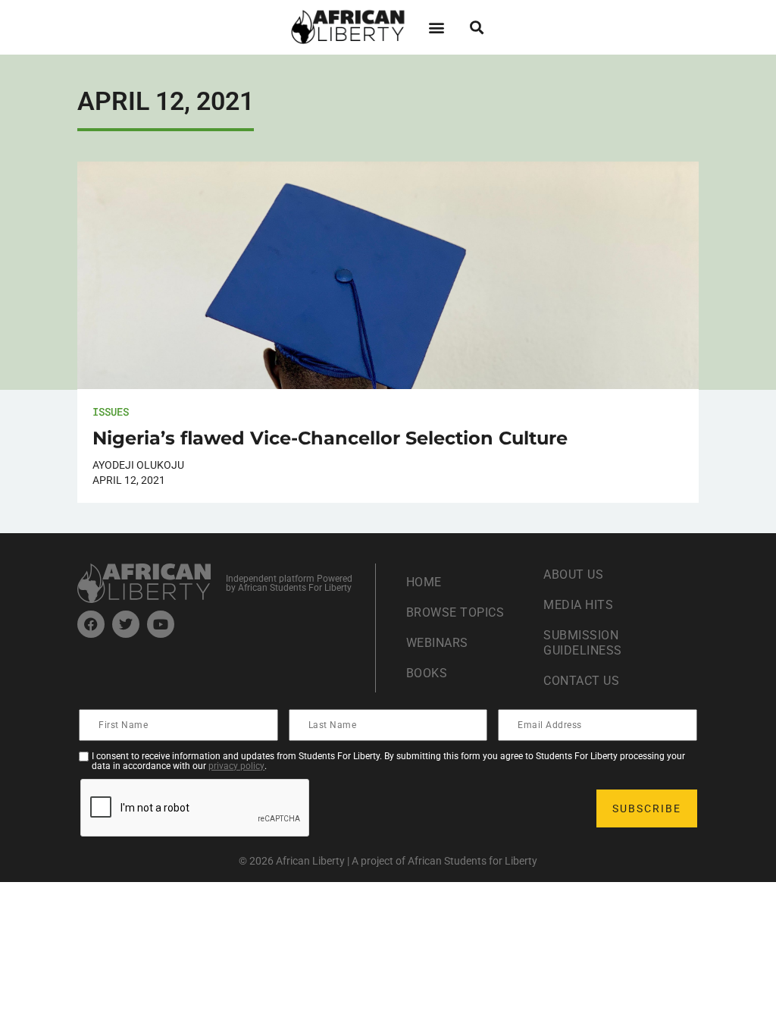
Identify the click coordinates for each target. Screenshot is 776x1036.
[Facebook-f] (91, 624)
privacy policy (236, 766)
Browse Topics (455, 612)
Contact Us (581, 680)
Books (427, 673)
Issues (110, 411)
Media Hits (578, 605)
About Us (573, 574)
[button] (436, 26)
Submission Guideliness (582, 643)
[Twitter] (125, 624)
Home (424, 582)
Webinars (437, 643)
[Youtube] (160, 624)
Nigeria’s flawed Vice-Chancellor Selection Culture (330, 438)
